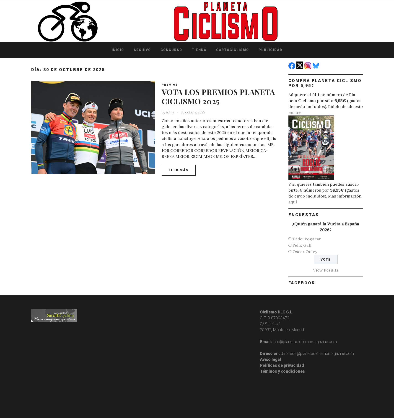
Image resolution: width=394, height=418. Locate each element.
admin (170, 112)
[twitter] (300, 67)
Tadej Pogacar (307, 238)
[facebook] (292, 67)
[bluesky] (316, 67)
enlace (294, 112)
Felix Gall (302, 245)
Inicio (118, 50)
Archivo (142, 50)
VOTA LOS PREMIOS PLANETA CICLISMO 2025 (218, 96)
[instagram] (308, 67)
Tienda (199, 50)
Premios (170, 84)
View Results (325, 270)
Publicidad (271, 50)
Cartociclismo (232, 50)
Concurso (171, 50)
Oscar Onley (305, 251)
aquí (292, 202)
